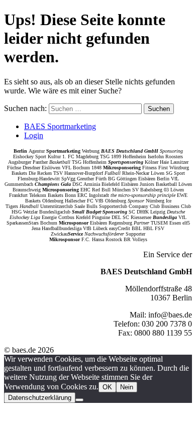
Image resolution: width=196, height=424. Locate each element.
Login (33, 135)
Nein (126, 387)
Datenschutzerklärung (39, 397)
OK (107, 387)
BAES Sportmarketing (60, 126)
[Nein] (79, 399)
